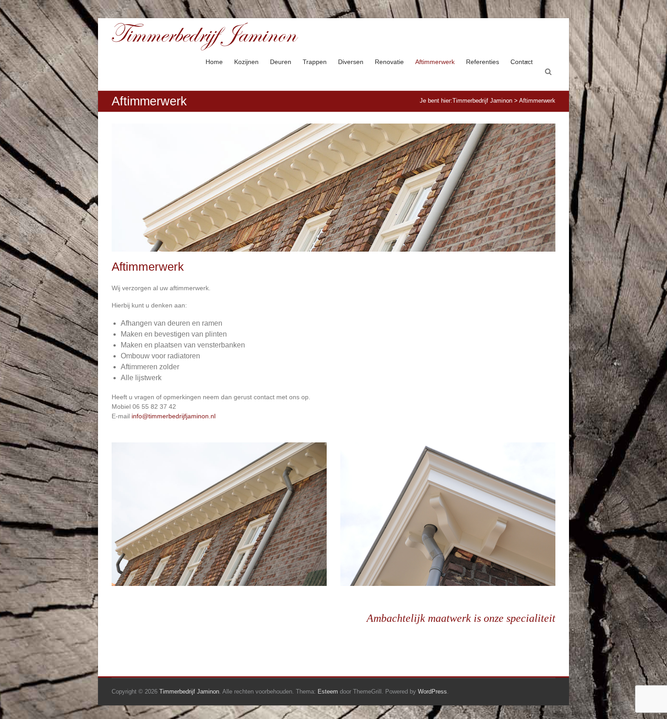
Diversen (350, 61)
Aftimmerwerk (435, 61)
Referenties (482, 61)
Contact (521, 61)
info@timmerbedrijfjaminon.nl (174, 416)
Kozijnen (246, 61)
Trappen (315, 61)
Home (214, 61)
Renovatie (389, 61)
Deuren (280, 61)
